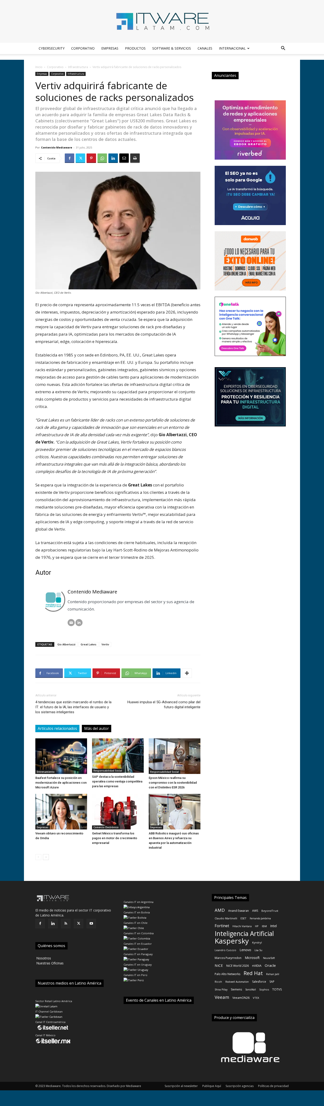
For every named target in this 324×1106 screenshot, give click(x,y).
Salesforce (259, 982)
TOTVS (277, 989)
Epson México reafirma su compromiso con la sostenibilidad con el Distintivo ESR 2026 (173, 782)
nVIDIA (256, 965)
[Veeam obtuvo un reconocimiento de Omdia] (61, 811)
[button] (283, 48)
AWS (255, 911)
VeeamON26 (241, 998)
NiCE (219, 965)
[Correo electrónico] (71, 622)
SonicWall (250, 989)
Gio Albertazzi (66, 644)
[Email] (124, 158)
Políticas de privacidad (273, 1086)
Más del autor (96, 728)
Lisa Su (258, 950)
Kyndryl (257, 942)
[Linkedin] (113, 158)
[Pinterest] (91, 158)
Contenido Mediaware (56, 147)
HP (257, 926)
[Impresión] (135, 158)
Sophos (264, 989)
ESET (243, 918)
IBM (264, 926)
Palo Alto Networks (227, 974)
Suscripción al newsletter (181, 1086)
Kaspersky (232, 940)
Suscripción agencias (240, 1086)
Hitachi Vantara (242, 926)
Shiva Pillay (221, 989)
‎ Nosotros (43, 958)
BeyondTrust (269, 910)
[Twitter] (80, 158)
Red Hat (253, 973)
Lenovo (245, 950)
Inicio (38, 67)
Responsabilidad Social (107, 770)
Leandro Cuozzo (225, 950)
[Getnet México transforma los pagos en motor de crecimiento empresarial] (118, 811)
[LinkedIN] (79, 622)
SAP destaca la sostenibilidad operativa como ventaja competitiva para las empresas (117, 781)
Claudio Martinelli (226, 918)
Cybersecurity (52, 48)
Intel (273, 926)
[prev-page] (38, 857)
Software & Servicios (171, 48)
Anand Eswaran (238, 911)
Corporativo (83, 48)
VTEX (256, 998)
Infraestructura (78, 67)
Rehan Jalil (272, 974)
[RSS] (65, 923)
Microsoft (252, 957)
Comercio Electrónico (106, 827)
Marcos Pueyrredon (228, 958)
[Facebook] (69, 158)
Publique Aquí (211, 1086)
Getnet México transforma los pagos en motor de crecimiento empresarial (114, 838)
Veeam (222, 997)
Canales (205, 48)
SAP (271, 982)
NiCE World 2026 (237, 966)
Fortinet (222, 925)
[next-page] (46, 857)
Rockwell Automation (237, 981)
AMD (220, 909)
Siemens (236, 989)
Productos (135, 48)
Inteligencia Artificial (244, 933)
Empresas (109, 48)
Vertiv (105, 644)
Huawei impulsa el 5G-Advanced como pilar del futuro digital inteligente (163, 704)
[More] (187, 673)
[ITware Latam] (162, 21)
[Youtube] (91, 923)
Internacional (232, 48)
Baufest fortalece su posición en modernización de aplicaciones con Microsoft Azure (61, 782)
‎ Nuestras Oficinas (49, 963)
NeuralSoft (269, 958)
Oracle (270, 965)
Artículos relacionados (57, 728)
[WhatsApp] (102, 158)
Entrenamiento (46, 771)
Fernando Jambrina (260, 918)
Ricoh (218, 981)
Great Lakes (88, 644)
